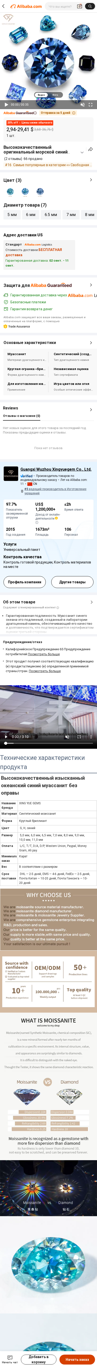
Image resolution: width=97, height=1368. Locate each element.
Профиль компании (24, 582)
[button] (20, 113)
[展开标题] (82, 152)
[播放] (6, 104)
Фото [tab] (55, 95)
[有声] (82, 104)
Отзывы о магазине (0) (21, 416)
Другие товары (72, 582)
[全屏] (90, 104)
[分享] (91, 149)
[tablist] (48, 95)
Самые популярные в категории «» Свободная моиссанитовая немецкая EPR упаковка (52, 165)
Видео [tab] (41, 95)
